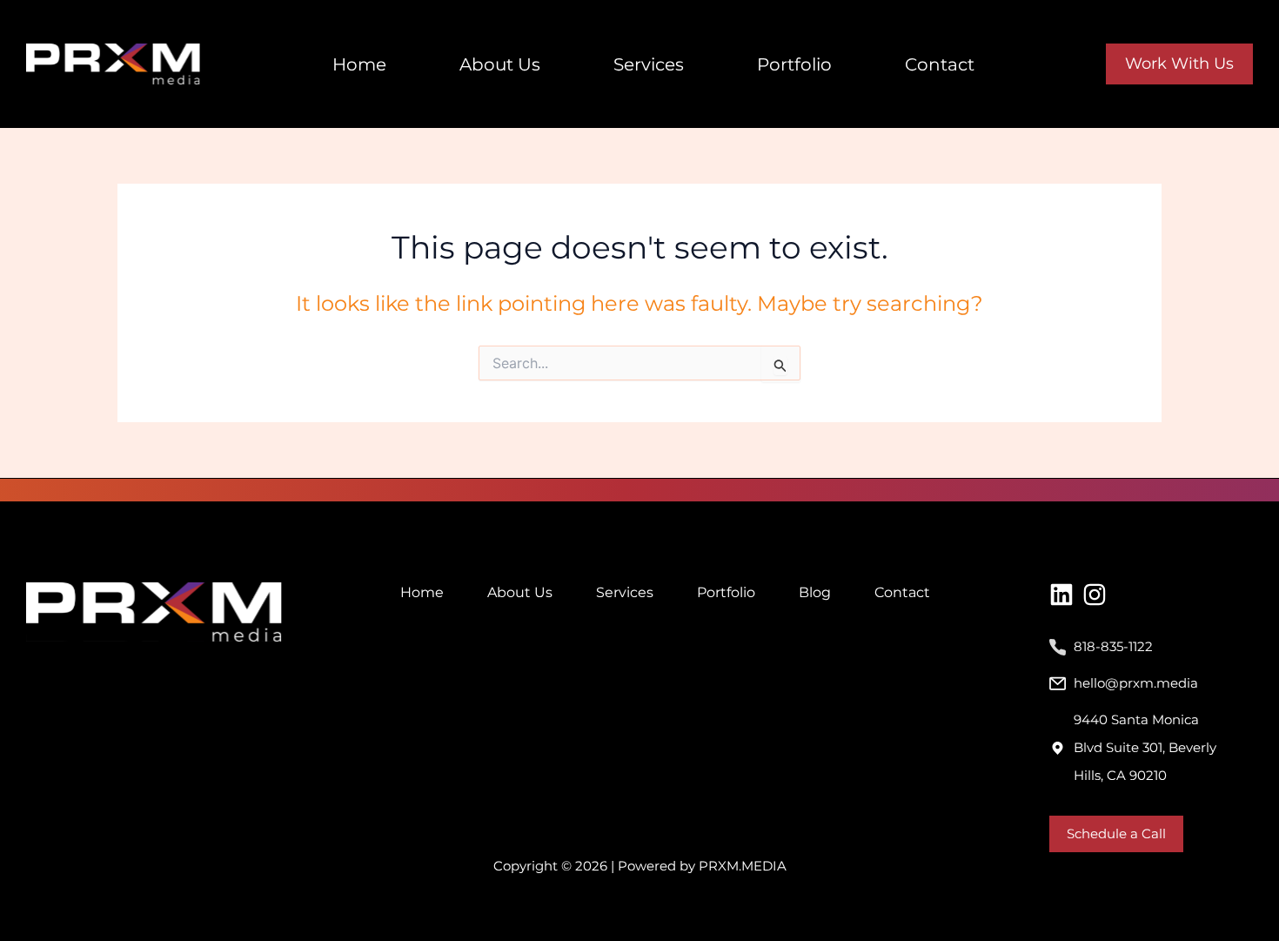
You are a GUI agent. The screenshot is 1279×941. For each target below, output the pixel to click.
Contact (939, 64)
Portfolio (794, 64)
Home (359, 64)
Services (648, 64)
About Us (499, 64)
